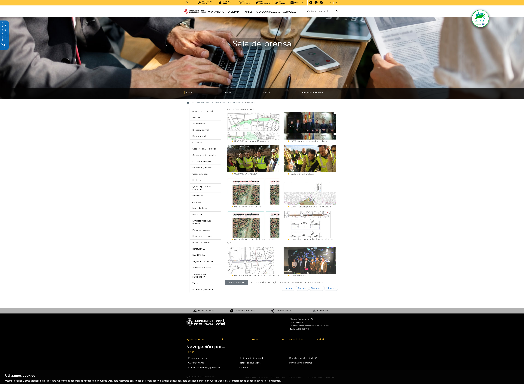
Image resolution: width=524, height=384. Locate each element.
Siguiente (316, 288)
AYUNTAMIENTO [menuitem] (216, 12)
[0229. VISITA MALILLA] (310, 158)
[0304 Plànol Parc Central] (253, 191)
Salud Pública (198, 255)
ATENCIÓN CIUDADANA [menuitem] (268, 12)
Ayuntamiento (199, 123)
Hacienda (196, 180)
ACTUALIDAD (198, 103)
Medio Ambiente (200, 208)
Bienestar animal (200, 130)
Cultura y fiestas (196, 363)
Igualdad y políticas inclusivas (201, 188)
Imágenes (229, 93)
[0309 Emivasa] (310, 260)
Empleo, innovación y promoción (204, 367)
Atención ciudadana (292, 339)
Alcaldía (196, 117)
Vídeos (266, 93)
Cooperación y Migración (204, 149)
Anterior (302, 288)
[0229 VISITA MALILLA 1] (253, 158)
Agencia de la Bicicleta (203, 111)
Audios (189, 93)
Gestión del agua (200, 174)
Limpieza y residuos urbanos (201, 222)
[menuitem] (203, 92)
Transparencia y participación (199, 275)
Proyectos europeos (202, 236)
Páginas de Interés (245, 310)
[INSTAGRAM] (321, 3)
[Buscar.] (337, 11)
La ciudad (223, 339)
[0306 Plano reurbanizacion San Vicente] (310, 224)
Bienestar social (200, 136)
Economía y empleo (202, 161)
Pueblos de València (201, 242)
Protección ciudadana (249, 363)
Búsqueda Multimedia (312, 93)
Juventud (196, 202)
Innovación (197, 195)
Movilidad (197, 214)
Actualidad (317, 339)
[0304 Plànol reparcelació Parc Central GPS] (253, 224)
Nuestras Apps (206, 310)
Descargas (322, 310)
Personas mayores (201, 230)
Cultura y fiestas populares (205, 155)
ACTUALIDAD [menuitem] (289, 12)
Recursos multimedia (233, 103)
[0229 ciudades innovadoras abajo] (310, 126)
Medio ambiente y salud (251, 358)
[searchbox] (320, 11)
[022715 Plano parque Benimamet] (253, 126)
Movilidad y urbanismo (300, 363)
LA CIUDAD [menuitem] (233, 12)
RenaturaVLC (198, 249)
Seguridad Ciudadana (202, 261)
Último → (331, 288)
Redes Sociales (284, 310)
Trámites (253, 339)
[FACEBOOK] (311, 3)
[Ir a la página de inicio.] (190, 12)
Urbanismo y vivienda (202, 289)
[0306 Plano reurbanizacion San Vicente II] (253, 260)
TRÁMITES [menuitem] (247, 12)
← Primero (288, 288)
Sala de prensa (213, 103)
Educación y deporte (202, 167)
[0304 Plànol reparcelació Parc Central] (310, 191)
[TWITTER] (316, 3)
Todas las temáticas (201, 267)
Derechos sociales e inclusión (303, 358)
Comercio (197, 142)
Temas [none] (190, 351)
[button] (236, 282)
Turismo (196, 283)
